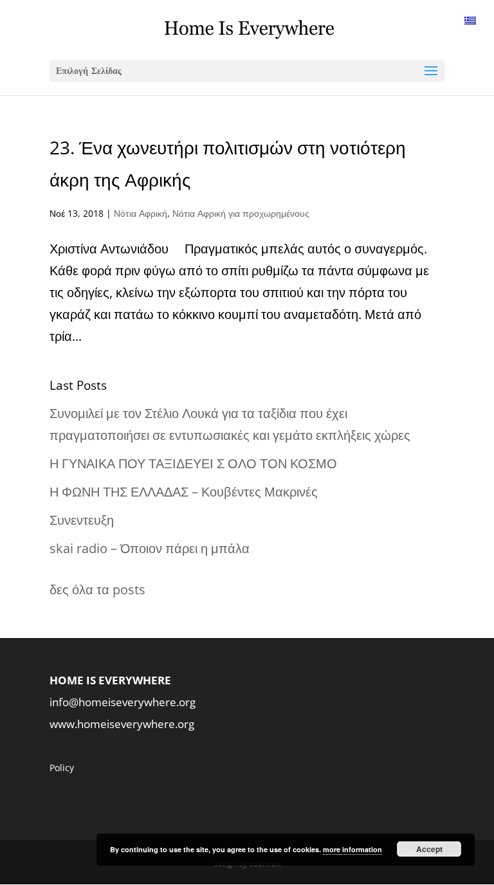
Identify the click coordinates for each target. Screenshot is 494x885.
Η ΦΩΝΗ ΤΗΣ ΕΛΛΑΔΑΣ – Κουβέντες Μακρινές (184, 491)
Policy (62, 768)
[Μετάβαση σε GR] (470, 20)
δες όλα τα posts (97, 589)
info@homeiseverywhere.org (123, 702)
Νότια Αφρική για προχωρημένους (240, 213)
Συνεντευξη (82, 520)
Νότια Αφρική (140, 213)
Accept (429, 849)
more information (352, 849)
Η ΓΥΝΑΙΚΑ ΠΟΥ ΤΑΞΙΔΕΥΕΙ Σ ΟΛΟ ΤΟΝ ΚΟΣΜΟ (193, 463)
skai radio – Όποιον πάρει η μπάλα (150, 548)
